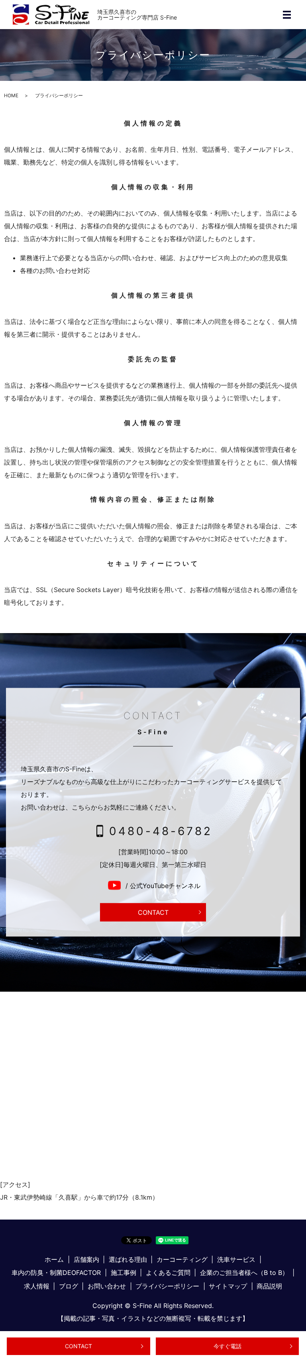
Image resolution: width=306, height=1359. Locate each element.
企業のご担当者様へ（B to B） (244, 1273)
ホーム (54, 1259)
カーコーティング (182, 1259)
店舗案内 (86, 1259)
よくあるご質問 (168, 1273)
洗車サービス (236, 1259)
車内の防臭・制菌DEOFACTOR (56, 1273)
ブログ (68, 1286)
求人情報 (36, 1286)
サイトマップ (228, 1286)
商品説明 (269, 1286)
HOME (11, 95)
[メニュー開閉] (287, 15)
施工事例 (123, 1273)
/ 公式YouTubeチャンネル (162, 886)
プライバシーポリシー (167, 1286)
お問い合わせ (107, 1286)
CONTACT (78, 1346)
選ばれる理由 (128, 1259)
